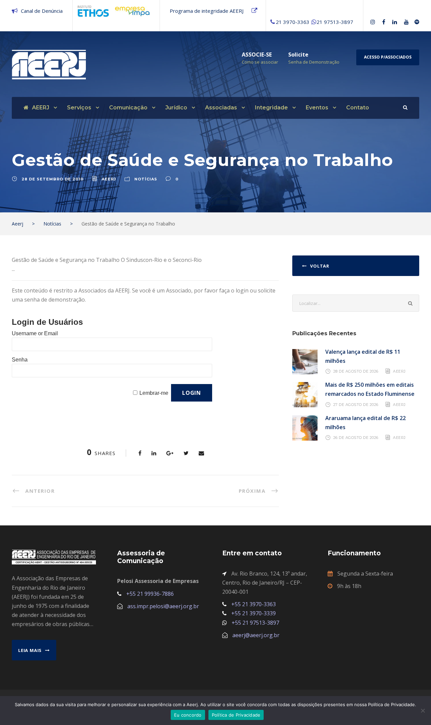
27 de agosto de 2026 (355, 404)
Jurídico (176, 107)
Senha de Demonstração (313, 62)
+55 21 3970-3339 (253, 613)
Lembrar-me (153, 393)
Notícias (145, 179)
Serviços (79, 107)
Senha (20, 359)
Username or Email (35, 333)
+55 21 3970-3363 (253, 604)
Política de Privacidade (236, 715)
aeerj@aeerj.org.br (255, 635)
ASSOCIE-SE (257, 54)
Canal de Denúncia (42, 10)
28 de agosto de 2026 (355, 371)
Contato (357, 107)
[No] (422, 710)
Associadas (221, 107)
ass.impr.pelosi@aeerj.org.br (163, 606)
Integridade (271, 107)
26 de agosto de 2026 (355, 437)
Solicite (298, 54)
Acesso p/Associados (387, 57)
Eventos (317, 107)
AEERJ (40, 107)
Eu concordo (188, 715)
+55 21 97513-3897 (255, 622)
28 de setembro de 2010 (53, 179)
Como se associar (260, 62)
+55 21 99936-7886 (150, 593)
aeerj (109, 179)
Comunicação (128, 107)
